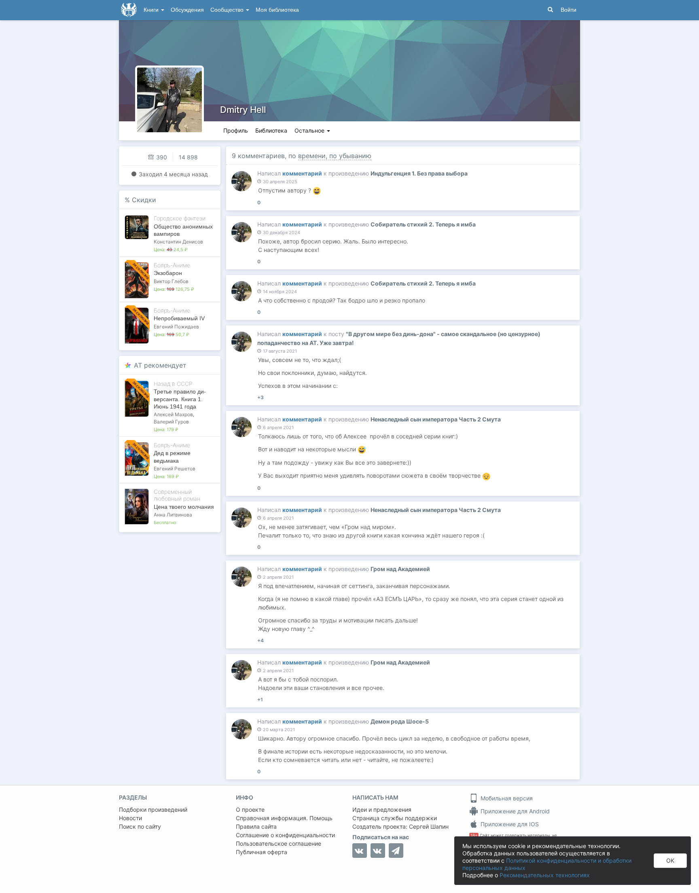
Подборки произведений (153, 809)
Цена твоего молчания (184, 507)
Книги (152, 10)
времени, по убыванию (334, 156)
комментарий (302, 173)
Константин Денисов (178, 242)
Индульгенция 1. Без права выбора (419, 173)
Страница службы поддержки (394, 818)
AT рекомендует (160, 365)
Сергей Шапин (429, 826)
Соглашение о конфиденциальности (285, 835)
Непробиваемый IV (179, 318)
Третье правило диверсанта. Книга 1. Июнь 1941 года (180, 398)
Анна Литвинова (173, 515)
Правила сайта (256, 826)
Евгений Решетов (174, 469)
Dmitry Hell (243, 109)
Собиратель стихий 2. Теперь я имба (423, 224)
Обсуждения (187, 10)
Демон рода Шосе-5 (400, 721)
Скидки (144, 200)
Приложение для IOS (509, 824)
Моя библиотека (277, 10)
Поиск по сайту (140, 826)
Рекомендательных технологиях (545, 875)
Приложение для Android (514, 811)
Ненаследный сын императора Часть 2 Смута (436, 419)
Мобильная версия (506, 798)
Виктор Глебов (171, 281)
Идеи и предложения (381, 809)
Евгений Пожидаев (176, 327)
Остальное (310, 130)
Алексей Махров (173, 414)
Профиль (235, 130)
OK (670, 860)
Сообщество (227, 10)
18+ (473, 835)
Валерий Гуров (171, 422)
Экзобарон (168, 273)
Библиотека (271, 130)
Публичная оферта (261, 852)
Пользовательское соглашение (278, 843)
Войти (568, 10)
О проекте (250, 809)
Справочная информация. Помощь (284, 818)
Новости (130, 818)
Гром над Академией (400, 568)
